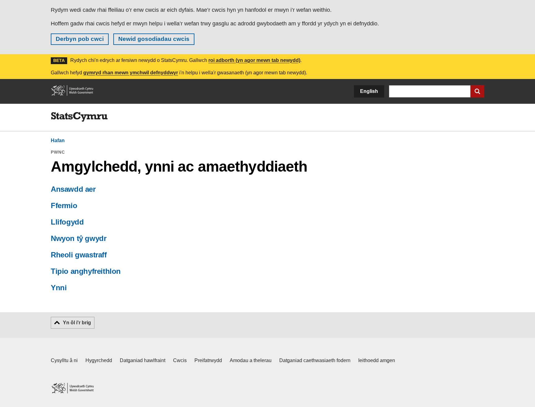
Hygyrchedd (98, 360)
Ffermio (64, 205)
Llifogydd (67, 222)
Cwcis (180, 360)
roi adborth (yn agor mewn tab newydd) (254, 60)
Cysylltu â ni (64, 360)
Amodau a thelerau (251, 360)
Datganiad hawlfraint (142, 360)
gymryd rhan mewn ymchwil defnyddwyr (130, 72)
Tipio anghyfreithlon (86, 271)
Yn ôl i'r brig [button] (77, 322)
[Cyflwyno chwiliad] (477, 91)
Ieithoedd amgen (376, 360)
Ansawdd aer (73, 189)
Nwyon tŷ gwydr (78, 238)
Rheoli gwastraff (79, 255)
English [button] (369, 91)
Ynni (59, 287)
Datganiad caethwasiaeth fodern (314, 360)
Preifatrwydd (208, 360)
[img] (79, 117)
